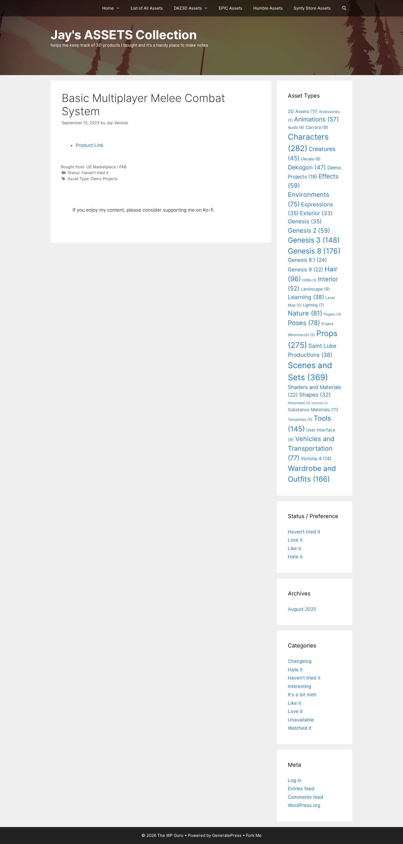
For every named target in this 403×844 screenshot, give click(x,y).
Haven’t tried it (304, 532)
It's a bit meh (302, 694)
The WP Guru (170, 835)
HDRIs (309, 280)
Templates (300, 419)
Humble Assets (268, 8)
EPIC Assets (230, 8)
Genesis (305, 221)
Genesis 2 (309, 230)
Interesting (299, 686)
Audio (296, 127)
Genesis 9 (305, 269)
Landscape (315, 289)
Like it (294, 548)
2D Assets (302, 111)
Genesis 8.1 (307, 260)
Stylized (319, 403)
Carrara (317, 127)
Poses (304, 323)
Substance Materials (313, 409)
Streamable (299, 403)
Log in (294, 780)
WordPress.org (304, 805)
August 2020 (302, 609)
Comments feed (305, 797)
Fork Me (254, 835)
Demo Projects (104, 178)
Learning (306, 297)
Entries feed (301, 788)
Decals (310, 159)
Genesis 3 (314, 240)
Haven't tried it (95, 172)
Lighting (313, 305)
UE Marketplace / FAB (106, 166)
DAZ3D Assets (188, 8)
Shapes (315, 394)
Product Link (89, 145)
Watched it (299, 728)
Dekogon (307, 167)
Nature (305, 313)
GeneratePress (227, 835)
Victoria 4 (316, 458)
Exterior (316, 213)
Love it (295, 540)
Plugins (332, 314)
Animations (316, 119)
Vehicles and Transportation (311, 448)
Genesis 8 (314, 250)
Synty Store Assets (312, 8)
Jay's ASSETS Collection (124, 34)
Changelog (299, 661)
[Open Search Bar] (344, 8)
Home (108, 8)
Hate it (295, 556)
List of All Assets (147, 8)
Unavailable (301, 720)
